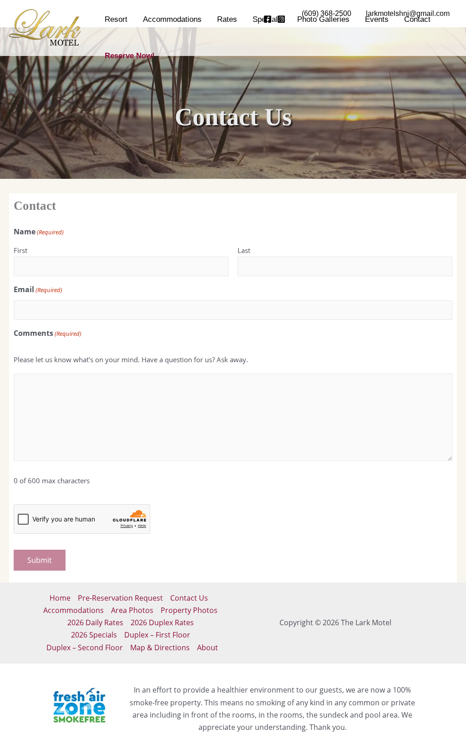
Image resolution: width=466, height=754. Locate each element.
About (207, 648)
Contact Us (189, 598)
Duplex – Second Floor (84, 648)
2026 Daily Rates (95, 622)
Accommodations (73, 610)
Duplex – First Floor (157, 635)
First (20, 250)
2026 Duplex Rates (162, 622)
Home (60, 598)
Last (244, 250)
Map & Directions (160, 648)
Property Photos (189, 610)
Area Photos (132, 610)
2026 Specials (94, 635)
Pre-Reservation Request (120, 598)
